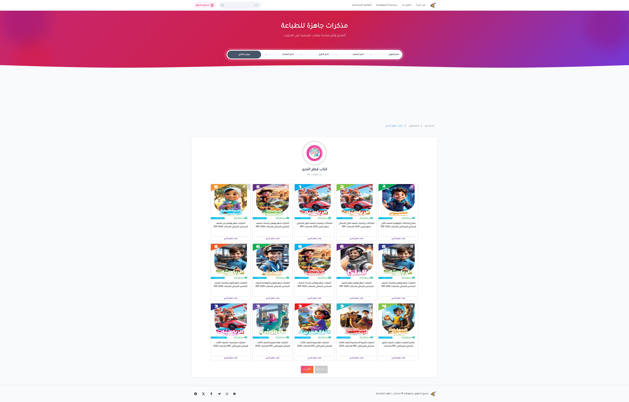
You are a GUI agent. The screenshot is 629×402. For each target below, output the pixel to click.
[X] (203, 394)
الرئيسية (429, 126)
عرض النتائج (244, 54)
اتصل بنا (406, 5)
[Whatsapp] (227, 394)
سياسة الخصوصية (386, 5)
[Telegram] (219, 394)
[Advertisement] (314, 97)
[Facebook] (211, 394)
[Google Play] (235, 394)
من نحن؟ (420, 5)
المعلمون (414, 126)
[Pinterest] (196, 394)
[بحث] (222, 5)
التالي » (307, 369)
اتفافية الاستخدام (362, 5)
